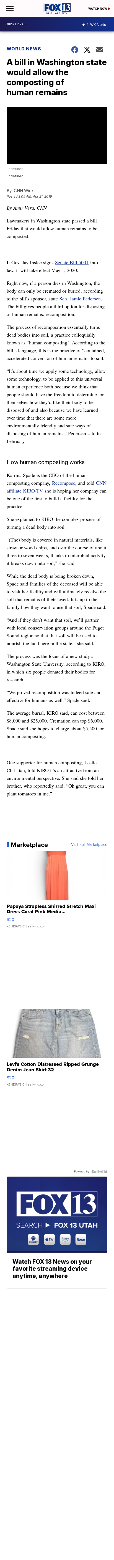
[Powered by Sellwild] (99, 1172)
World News (24, 49)
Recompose (63, 482)
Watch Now (98, 8)
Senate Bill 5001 (72, 262)
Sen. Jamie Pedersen (80, 298)
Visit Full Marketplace (89, 845)
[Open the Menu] (9, 8)
